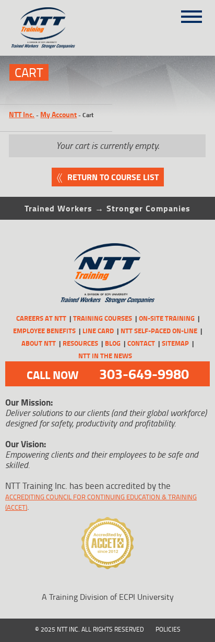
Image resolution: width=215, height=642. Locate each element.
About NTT (38, 343)
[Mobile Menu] (191, 13)
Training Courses (102, 318)
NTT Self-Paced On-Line (159, 330)
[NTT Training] (55, 27)
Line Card (98, 330)
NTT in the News (105, 355)
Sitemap (175, 343)
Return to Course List (113, 177)
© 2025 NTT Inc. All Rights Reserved (89, 629)
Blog (113, 343)
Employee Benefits (44, 330)
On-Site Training (167, 318)
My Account (58, 114)
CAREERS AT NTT (41, 318)
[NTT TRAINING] (107, 273)
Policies (168, 629)
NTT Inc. (21, 114)
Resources (80, 343)
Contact (141, 343)
